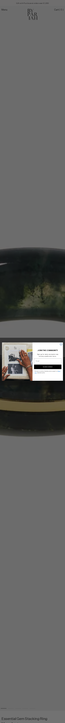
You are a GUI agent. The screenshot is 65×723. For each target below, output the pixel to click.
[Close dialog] (61, 344)
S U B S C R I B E (47, 367)
